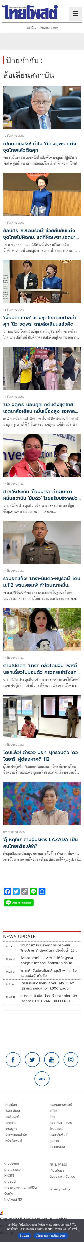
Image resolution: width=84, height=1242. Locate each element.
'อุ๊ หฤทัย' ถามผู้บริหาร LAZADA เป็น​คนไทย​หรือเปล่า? (40, 843)
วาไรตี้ (53, 1111)
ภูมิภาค (54, 1141)
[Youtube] (52, 1060)
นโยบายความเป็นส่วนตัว (51, 1235)
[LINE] (42, 1079)
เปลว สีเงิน (12, 1111)
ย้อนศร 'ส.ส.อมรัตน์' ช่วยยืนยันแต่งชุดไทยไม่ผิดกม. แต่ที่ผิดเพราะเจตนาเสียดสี (39, 237)
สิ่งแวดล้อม (57, 1147)
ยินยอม (24, 1235)
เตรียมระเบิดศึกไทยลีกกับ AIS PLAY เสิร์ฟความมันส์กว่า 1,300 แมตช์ (47, 986)
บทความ (10, 1123)
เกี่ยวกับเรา (57, 1170)
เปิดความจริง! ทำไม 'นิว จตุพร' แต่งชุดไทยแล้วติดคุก (39, 147)
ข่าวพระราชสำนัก (16, 1135)
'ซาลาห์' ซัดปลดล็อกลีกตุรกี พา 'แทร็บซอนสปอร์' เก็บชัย (48, 973)
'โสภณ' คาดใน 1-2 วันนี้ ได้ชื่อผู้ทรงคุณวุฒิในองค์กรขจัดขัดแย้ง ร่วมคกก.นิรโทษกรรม (46, 960)
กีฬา (52, 1117)
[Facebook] (13, 1060)
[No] (78, 1230)
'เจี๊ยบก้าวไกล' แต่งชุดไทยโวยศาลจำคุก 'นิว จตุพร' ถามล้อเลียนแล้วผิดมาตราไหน (39, 324)
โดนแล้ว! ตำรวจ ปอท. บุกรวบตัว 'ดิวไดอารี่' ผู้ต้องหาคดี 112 (40, 756)
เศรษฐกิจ (11, 1129)
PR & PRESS (58, 1164)
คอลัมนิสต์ (12, 1117)
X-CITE (9, 1175)
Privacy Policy (60, 1189)
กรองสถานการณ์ (61, 1105)
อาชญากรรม (12, 1169)
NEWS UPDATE (19, 936)
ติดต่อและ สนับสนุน (62, 1176)
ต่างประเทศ (11, 1163)
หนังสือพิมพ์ (13, 1141)
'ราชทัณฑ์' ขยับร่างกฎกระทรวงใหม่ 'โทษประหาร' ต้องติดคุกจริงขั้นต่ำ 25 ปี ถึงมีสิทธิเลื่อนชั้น (47, 948)
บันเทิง (8, 1193)
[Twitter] (32, 1060)
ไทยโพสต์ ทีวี (13, 1199)
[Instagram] (71, 1060)
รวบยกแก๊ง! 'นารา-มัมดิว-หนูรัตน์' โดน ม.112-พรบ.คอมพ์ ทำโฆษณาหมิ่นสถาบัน (41, 585)
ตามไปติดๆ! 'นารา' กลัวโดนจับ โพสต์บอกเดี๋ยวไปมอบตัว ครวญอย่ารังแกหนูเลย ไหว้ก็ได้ (40, 672)
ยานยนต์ (10, 1181)
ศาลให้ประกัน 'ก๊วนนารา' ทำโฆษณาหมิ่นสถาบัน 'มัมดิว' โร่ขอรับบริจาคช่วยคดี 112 (42, 498)
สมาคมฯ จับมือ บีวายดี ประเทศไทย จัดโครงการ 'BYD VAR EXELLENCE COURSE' (48, 998)
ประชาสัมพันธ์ (58, 1135)
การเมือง (11, 1105)
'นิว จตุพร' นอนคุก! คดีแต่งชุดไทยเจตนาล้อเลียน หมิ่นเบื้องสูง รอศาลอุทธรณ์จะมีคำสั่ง (39, 411)
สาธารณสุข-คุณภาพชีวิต (20, 1187)
